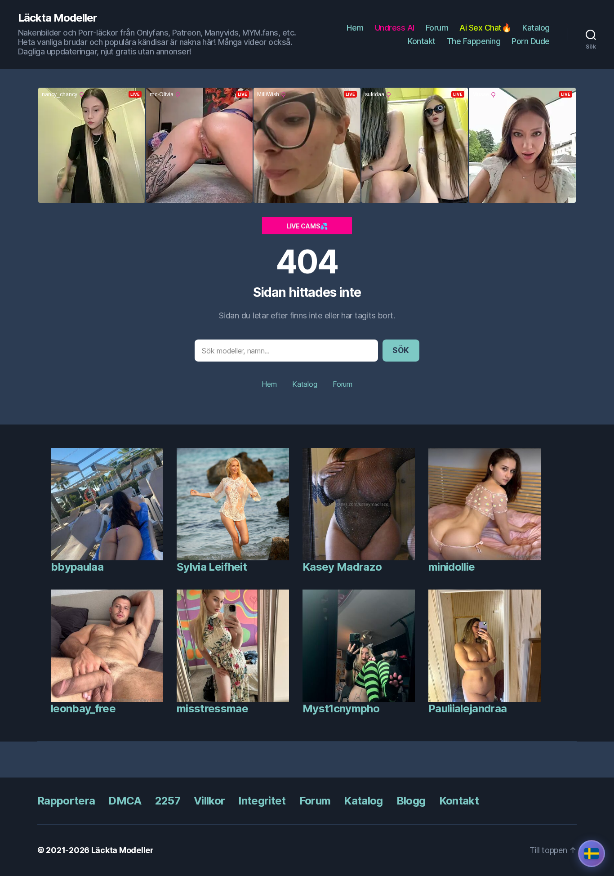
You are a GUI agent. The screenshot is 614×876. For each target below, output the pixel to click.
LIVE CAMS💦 (307, 226)
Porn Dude (531, 41)
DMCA (124, 800)
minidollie (451, 566)
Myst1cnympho (341, 708)
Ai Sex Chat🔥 (485, 27)
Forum (437, 27)
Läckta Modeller (57, 18)
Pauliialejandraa (467, 708)
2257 (167, 800)
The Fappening (474, 41)
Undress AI (394, 27)
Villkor (209, 800)
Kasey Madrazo (342, 566)
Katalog (536, 27)
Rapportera (66, 800)
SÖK (400, 350)
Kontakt (422, 41)
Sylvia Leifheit (212, 566)
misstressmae (212, 708)
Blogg (411, 800)
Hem (355, 27)
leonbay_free (83, 708)
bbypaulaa (77, 566)
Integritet (261, 800)
